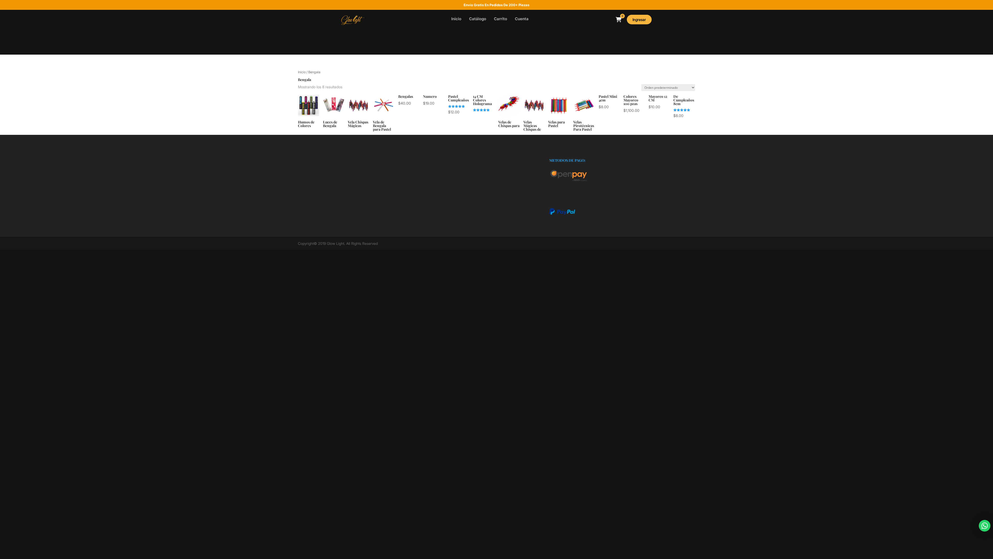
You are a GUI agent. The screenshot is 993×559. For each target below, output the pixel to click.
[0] (619, 20)
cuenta (522, 18)
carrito (500, 18)
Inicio (302, 72)
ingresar (639, 19)
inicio (456, 18)
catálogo (477, 18)
